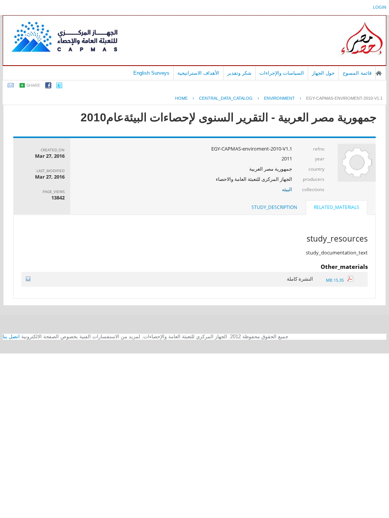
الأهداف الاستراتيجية (198, 73)
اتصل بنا (11, 336)
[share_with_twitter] (59, 86)
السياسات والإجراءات (281, 73)
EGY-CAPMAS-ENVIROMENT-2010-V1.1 (344, 98)
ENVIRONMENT (279, 98)
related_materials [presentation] (336, 207)
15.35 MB (336, 280)
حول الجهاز (323, 73)
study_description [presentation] (274, 207)
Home (181, 98)
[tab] (336, 208)
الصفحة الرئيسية (379, 73)
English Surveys (151, 73)
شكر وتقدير (239, 73)
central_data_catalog (226, 98)
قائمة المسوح (357, 73)
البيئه (287, 189)
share (33, 85)
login (379, 7)
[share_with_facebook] (48, 86)
